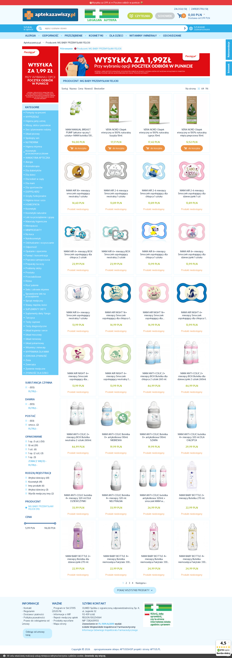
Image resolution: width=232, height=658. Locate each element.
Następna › (141, 583)
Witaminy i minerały (143, 35)
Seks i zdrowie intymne (37, 289)
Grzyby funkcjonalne (36, 196)
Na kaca (30, 234)
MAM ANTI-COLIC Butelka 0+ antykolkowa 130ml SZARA (154, 437)
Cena (80, 88)
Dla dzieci (116, 35)
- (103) (31, 420)
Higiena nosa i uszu (35, 200)
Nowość (89, 88)
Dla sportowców (34, 187)
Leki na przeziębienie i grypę (40, 217)
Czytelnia (142, 16)
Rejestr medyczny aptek (66, 617)
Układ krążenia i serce (37, 330)
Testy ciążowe (33, 322)
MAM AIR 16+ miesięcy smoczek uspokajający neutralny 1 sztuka (78, 193)
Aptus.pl (155, 649)
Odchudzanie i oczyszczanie (40, 242)
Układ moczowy (34, 334)
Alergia (30, 35)
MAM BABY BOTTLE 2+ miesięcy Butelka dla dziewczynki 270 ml (78, 559)
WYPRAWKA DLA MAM (37, 351)
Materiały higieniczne (36, 221)
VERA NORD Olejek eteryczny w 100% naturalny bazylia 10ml (116, 132)
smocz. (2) (33, 424)
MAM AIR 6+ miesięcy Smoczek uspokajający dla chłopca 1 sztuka (154, 254)
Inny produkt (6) (36, 485)
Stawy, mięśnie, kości (36, 305)
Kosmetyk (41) (35, 481)
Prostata (30, 272)
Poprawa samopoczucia (38, 259)
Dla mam (30, 183)
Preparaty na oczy (35, 264)
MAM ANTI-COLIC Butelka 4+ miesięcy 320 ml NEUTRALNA (116, 498)
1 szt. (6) (32, 449)
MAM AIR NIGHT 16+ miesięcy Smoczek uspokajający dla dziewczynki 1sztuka (154, 317)
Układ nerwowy (33, 339)
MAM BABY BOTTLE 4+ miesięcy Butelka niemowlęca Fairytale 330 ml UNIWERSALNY (191, 561)
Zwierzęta (31, 364)
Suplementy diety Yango (38, 313)
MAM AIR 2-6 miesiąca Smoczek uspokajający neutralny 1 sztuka (116, 193)
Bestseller (99, 88)
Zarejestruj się (199, 9)
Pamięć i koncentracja (37, 255)
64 (202, 88)
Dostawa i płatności (34, 614)
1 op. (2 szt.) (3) (35, 453)
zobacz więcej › (37, 461)
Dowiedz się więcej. (95, 655)
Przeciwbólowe (33, 276)
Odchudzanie (172, 35)
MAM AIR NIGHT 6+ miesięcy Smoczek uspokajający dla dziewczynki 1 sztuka (78, 378)
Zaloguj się (180, 9)
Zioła (28, 360)
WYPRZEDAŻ (32, 116)
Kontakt (28, 608)
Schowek (165, 16)
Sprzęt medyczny (34, 300)
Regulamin (29, 611)
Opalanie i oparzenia (36, 251)
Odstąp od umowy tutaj (35, 633)
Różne (29, 281)
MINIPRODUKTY (34, 230)
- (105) (31, 387)
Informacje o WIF (62, 614)
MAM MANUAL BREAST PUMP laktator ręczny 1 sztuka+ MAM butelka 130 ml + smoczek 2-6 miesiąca (78, 134)
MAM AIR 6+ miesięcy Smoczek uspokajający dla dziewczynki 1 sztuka (191, 254)
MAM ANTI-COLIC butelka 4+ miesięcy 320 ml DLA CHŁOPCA (192, 437)
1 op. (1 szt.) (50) (36, 441)
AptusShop (126, 649)
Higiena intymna (34, 146)
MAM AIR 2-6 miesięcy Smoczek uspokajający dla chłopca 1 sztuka (154, 193)
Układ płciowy (33, 133)
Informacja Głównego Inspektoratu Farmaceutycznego (110, 630)
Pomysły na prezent (36, 112)
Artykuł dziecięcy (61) (38, 477)
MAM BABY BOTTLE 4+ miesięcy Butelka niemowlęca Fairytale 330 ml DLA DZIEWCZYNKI (153, 561)
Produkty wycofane (63, 620)
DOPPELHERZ (32, 191)
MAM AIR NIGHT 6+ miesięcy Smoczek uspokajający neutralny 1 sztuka (116, 378)
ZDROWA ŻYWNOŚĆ (36, 356)
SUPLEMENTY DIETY (36, 309)
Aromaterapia (32, 166)
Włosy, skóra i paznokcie (38, 125)
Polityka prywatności (34, 617)
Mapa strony (60, 623)
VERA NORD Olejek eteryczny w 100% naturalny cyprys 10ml (154, 132)
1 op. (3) (32, 457)
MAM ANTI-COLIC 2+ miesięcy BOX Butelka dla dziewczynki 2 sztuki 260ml (192, 376)
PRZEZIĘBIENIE (74, 35)
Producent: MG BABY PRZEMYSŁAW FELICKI (99, 48)
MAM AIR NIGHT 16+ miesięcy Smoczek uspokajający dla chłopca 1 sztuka (116, 317)
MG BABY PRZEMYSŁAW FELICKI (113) (41, 507)
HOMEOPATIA (32, 204)
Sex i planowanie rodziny (38, 129)
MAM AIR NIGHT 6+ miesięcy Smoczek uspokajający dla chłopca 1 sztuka (191, 317)
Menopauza (32, 225)
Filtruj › (32, 391)
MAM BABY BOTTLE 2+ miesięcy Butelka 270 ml (192, 497)
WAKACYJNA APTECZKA (38, 157)
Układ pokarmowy (35, 343)
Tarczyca (30, 317)
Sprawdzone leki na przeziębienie (36, 295)
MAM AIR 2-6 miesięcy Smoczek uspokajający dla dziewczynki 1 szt (191, 193)
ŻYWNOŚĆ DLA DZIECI (37, 373)
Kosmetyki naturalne (36, 213)
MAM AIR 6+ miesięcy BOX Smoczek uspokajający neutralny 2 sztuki (116, 254)
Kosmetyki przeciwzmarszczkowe (37, 152)
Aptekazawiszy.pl (32, 42)
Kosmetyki (96, 35)
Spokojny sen (32, 138)
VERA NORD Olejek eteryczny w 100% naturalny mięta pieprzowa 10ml (192, 132)
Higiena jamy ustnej (35, 121)
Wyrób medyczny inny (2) (41, 493)
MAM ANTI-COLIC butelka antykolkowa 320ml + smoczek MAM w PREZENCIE (154, 500)
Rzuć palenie (32, 285)
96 (206, 88)
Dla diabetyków (33, 170)
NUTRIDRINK (32, 142)
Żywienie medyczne (35, 368)
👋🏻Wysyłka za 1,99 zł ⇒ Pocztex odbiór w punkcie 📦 (116, 2)
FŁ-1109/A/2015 (106, 623)
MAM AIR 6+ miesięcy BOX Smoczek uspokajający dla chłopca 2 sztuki (78, 254)
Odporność (50, 35)
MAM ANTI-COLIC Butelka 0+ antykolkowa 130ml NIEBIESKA (116, 437)
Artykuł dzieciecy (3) (38, 489)
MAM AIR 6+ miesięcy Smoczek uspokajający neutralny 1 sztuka (78, 315)
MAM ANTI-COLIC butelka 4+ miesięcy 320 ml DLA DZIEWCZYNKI (78, 498)
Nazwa (73, 88)
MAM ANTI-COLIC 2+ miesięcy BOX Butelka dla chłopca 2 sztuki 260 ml (153, 376)
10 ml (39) (33, 445)
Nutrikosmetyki (33, 238)
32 (199, 88)
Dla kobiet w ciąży (35, 179)
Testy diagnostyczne (36, 326)
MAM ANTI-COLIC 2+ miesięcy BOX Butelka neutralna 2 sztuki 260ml (78, 437)
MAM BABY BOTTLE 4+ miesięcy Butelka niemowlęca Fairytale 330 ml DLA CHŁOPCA (116, 561)
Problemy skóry (34, 268)
